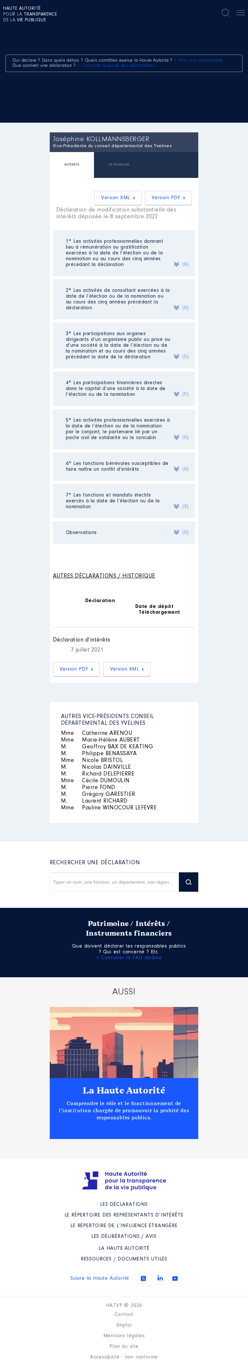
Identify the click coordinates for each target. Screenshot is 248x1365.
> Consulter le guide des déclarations (116, 66)
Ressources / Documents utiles (124, 1259)
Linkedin (160, 1277)
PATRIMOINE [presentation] (118, 165)
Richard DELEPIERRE (98, 774)
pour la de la (30, 14)
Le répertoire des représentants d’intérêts (124, 1215)
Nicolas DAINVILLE (96, 767)
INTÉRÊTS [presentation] (71, 165)
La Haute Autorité (124, 1090)
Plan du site (124, 1346)
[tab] (72, 166)
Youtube (175, 1278)
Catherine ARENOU (96, 733)
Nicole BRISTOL (92, 761)
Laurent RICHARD (94, 801)
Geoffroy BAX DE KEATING (107, 747)
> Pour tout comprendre (198, 60)
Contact (124, 1314)
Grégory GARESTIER (98, 794)
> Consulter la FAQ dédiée (129, 957)
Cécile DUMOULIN (95, 781)
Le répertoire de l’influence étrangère (123, 1225)
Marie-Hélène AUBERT (100, 740)
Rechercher (226, 13)
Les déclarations (124, 1204)
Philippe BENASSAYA (99, 754)
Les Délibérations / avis (124, 1236)
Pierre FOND (88, 788)
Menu (240, 14)
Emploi (124, 1325)
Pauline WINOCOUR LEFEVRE (109, 808)
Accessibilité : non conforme (124, 1357)
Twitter (143, 1278)
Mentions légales (124, 1336)
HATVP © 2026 (124, 1305)
